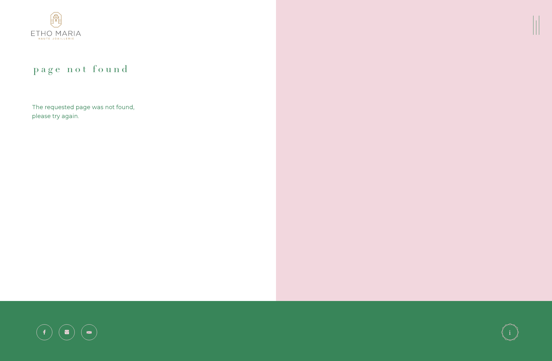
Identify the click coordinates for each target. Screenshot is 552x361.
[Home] (57, 26)
